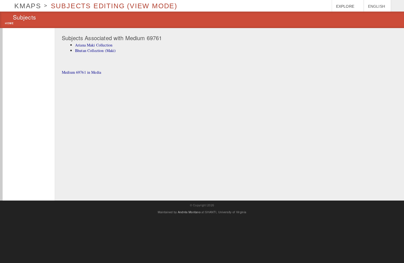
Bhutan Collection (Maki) (95, 50)
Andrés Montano (189, 212)
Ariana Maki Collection (93, 45)
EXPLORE (345, 6)
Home (9, 23)
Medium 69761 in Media (81, 72)
